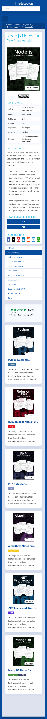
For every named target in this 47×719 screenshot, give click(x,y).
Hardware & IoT (14, 293)
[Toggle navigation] (5, 19)
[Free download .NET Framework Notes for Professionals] (23, 589)
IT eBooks (8, 24)
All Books (11, 248)
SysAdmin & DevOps (16, 275)
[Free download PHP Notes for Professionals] (23, 465)
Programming (13, 252)
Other (10, 298)
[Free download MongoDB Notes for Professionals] (23, 651)
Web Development (15, 257)
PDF (23, 221)
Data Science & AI (14, 271)
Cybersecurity (13, 280)
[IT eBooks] (23, 3)
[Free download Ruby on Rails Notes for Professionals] (23, 403)
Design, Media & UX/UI (16, 289)
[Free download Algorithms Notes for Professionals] (23, 527)
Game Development (15, 266)
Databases (12, 284)
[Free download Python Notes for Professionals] (23, 340)
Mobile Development (16, 261)
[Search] (42, 8)
